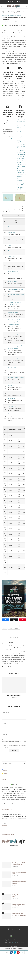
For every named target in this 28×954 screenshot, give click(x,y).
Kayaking (11, 628)
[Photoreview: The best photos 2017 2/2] (6, 884)
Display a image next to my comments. (14, 739)
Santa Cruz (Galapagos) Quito (16, 377)
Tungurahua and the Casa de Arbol (21, 131)
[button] (3, 688)
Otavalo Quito (12, 406)
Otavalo (10, 393)
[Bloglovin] (17, 1)
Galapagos (11, 626)
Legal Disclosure (9, 940)
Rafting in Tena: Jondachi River (18, 895)
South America (11, 11)
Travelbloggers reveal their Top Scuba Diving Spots (18, 863)
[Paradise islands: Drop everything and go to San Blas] (6, 916)
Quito (9, 226)
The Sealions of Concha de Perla (21, 145)
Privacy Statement (18, 940)
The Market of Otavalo (14, 695)
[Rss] (19, 1)
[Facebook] (8, 1)
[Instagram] (12, 1)
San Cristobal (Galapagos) (14, 334)
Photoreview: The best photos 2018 (19, 873)
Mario (8, 22)
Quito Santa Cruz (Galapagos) (16, 294)
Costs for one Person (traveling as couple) (15, 215)
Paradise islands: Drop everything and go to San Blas (19, 914)
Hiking (17, 626)
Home (3, 11)
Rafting (17, 628)
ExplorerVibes (13, 942)
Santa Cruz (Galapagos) (13, 358)
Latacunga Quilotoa (13, 281)
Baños (9, 264)
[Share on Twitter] (15, 952)
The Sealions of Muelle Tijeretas (21, 165)
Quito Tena (11, 232)
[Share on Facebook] (11, 952)
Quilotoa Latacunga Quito (15, 289)
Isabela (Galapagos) (13, 312)
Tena (9, 237)
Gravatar (10, 739)
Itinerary (4, 215)
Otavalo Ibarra (12, 398)
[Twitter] (10, 1)
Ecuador (18, 11)
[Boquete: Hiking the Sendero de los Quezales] (6, 906)
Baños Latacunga (13, 271)
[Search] (26, 6)
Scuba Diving (5, 631)
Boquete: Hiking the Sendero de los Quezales (18, 905)
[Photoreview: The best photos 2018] (6, 874)
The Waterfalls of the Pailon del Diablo (21, 125)
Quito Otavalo (12, 385)
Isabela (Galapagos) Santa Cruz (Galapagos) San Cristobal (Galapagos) (15, 322)
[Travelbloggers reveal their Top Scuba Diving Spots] (6, 865)
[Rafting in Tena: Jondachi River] (6, 897)
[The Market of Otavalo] (14, 685)
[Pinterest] (14, 929)
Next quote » (5, 825)
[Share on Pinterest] (18, 952)
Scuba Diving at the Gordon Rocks (21, 160)
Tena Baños (11, 256)
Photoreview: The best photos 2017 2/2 (19, 882)
